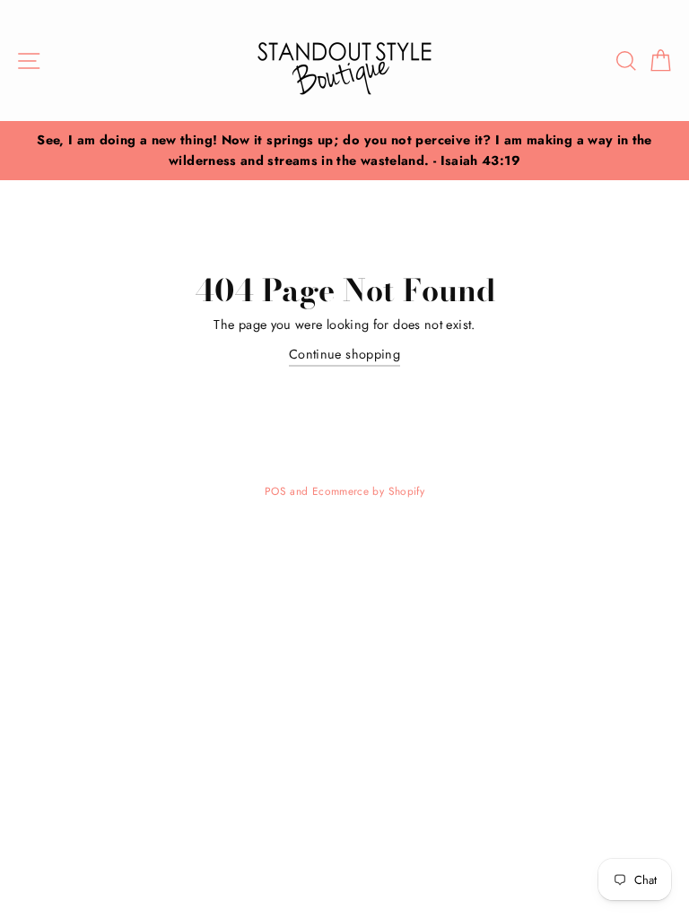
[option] (344, 150)
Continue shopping (344, 354)
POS (275, 490)
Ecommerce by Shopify (368, 490)
